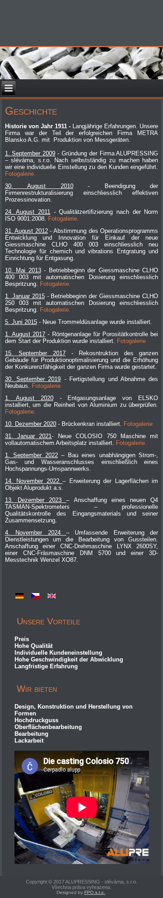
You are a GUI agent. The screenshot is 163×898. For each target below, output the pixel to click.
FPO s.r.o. (94, 892)
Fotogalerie (131, 341)
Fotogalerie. (20, 173)
